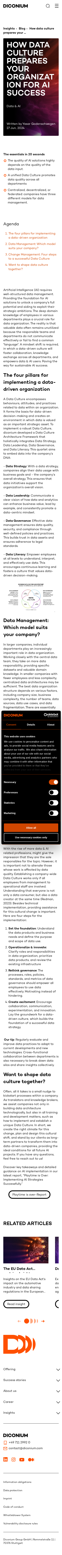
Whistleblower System (17, 1515)
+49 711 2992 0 (19, 1442)
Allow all (31, 827)
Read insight (16, 1304)
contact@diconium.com (26, 1448)
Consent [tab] (11, 724)
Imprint (7, 1498)
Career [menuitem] (8, 1402)
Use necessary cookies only (31, 837)
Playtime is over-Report (29, 1194)
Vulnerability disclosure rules (20, 1523)
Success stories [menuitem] (14, 1380)
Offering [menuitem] (9, 1369)
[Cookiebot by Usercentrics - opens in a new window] (44, 715)
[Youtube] (22, 1460)
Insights (9, 28)
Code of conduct (13, 1507)
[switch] (53, 792)
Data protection (12, 1490)
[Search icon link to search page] (48, 6)
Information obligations (17, 1482)
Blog (22, 28)
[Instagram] (13, 1460)
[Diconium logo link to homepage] (15, 6)
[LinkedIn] (5, 1460)
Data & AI (14, 106)
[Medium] (31, 1460)
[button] (19, 1322)
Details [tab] (31, 724)
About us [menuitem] (9, 1391)
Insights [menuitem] (9, 1413)
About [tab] (50, 724)
